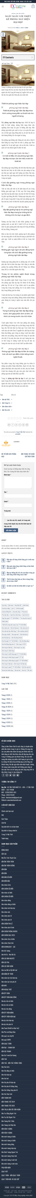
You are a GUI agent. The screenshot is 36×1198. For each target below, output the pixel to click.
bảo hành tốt (18, 605)
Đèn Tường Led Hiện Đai (9, 1125)
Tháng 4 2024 (6, 722)
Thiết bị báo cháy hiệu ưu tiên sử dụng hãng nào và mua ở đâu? (20, 580)
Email (6, 501)
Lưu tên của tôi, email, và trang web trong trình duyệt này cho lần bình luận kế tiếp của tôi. (17, 523)
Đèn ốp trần (17, 670)
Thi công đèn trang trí (25, 618)
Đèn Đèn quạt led (26, 667)
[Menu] (3, 6)
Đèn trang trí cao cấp (19, 647)
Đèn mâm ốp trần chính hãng (9, 631)
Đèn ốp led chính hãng (7, 670)
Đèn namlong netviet (23, 631)
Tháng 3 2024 (6, 726)
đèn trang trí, (6, 403)
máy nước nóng (16, 612)
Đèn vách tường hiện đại (9, 1148)
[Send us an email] (14, 775)
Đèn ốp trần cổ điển (7, 1001)
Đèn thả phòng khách (17, 638)
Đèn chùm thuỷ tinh (8, 943)
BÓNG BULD (5, 850)
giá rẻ (13, 608)
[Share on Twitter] (16, 424)
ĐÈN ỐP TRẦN (6, 993)
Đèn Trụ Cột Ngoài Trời (8, 1117)
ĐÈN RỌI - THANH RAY (8, 1047)
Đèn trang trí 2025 (21, 644)
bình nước (10, 605)
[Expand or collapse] (32, 57)
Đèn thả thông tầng (24, 641)
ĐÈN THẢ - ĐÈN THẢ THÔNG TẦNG (12, 1063)
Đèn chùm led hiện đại (8, 908)
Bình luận (7, 475)
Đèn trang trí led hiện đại (20, 664)
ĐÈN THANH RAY (6, 1098)
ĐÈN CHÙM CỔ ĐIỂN (7, 889)
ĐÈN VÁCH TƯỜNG (7, 1129)
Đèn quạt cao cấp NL (8, 1036)
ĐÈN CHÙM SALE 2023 (8, 935)
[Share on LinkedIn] (27, 424)
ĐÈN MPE (4, 985)
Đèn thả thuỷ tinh (7, 1094)
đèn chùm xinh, (6, 406)
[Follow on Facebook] (3, 775)
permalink (17, 434)
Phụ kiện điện (5, 615)
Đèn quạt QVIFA (6, 1040)
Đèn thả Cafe (5, 1067)
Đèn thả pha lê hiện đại (9, 1082)
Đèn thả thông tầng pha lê (8, 644)
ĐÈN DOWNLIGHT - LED (8, 947)
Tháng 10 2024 (6, 707)
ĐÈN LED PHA (5, 962)
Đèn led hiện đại (15, 628)
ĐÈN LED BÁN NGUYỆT (8, 958)
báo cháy (4, 605)
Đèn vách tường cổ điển (9, 1136)
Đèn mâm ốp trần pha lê (9, 982)
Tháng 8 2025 (6, 695)
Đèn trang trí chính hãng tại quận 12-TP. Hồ (12, 657)
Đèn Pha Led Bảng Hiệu (8, 1032)
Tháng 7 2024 (6, 710)
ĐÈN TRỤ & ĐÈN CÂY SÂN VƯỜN (11, 1109)
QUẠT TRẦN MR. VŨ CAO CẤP (10, 1179)
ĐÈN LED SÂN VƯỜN (7, 966)
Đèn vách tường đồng (8, 1144)
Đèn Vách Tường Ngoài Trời (10, 1152)
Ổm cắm (30, 670)
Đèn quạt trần (15, 634)
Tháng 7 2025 (6, 699)
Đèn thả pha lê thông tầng (10, 1086)
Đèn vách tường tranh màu (10, 1163)
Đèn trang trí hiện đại (7, 664)
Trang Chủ (7, 1191)
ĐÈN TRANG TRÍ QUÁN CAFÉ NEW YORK (27, 455)
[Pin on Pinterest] (23, 424)
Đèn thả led (5, 1078)
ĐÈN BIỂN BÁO (6, 881)
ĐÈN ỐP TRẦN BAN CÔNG (9, 997)
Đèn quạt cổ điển (6, 634)
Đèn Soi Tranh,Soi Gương (9, 1055)
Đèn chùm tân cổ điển (8, 939)
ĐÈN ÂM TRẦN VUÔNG (8, 865)
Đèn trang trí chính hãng (8, 651)
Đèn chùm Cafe (6, 885)
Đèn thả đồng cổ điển (8, 1071)
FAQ (3, 815)
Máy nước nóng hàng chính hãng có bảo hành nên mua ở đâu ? (20, 567)
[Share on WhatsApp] (9, 424)
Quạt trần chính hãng (15, 615)
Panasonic (24, 612)
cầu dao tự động (6, 608)
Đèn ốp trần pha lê (7, 1024)
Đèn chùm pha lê (7, 916)
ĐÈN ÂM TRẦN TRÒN (8, 861)
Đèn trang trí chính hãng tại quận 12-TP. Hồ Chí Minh (15, 661)
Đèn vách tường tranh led (9, 1160)
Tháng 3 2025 (6, 703)
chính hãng (25, 605)
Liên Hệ (4, 823)
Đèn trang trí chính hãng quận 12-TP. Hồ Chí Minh (14, 654)
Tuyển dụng (5, 838)
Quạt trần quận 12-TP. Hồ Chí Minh (10, 618)
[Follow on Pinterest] (17, 775)
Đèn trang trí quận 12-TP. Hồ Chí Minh (11, 667)
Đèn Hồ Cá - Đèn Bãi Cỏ (8, 954)
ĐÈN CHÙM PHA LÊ (7, 923)
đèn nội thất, (6, 399)
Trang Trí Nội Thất (18, 13)
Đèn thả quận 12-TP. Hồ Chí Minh (10, 641)
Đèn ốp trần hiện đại (8, 1020)
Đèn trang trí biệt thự (7, 647)
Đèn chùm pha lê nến (8, 927)
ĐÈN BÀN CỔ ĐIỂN (7, 877)
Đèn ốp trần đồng (7, 1009)
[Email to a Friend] (20, 424)
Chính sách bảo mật (8, 811)
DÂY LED (4, 854)
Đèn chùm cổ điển (7, 892)
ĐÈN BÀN (4, 869)
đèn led (24, 670)
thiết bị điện (5, 621)
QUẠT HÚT (5, 1171)
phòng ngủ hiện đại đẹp (15, 378)
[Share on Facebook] (12, 424)
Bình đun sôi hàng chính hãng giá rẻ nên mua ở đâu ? (20, 560)
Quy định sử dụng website (9, 830)
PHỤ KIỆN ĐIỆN (6, 1167)
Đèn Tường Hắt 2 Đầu (8, 1121)
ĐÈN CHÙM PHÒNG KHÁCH (9, 931)
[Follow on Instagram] (7, 775)
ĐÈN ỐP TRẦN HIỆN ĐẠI (8, 1016)
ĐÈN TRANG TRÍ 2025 (8, 1105)
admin (26, 27)
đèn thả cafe (6, 410)
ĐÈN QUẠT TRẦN (6, 1043)
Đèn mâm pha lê (24, 628)
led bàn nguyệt (19, 608)
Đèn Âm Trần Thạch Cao (9, 858)
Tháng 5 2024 (6, 718)
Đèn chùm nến (5, 628)
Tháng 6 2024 (6, 714)
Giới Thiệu (5, 819)
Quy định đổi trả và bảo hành (10, 826)
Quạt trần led (25, 615)
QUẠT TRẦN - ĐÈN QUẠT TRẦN (11, 1175)
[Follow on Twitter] (10, 775)
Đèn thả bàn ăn (24, 634)
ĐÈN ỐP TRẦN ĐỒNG (8, 1012)
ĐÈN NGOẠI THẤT (7, 989)
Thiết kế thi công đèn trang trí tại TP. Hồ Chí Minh (14, 625)
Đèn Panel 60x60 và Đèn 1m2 (10, 1028)
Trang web (7, 511)
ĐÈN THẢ (4, 1059)
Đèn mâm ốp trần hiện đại (9, 978)
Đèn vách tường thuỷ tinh (9, 1156)
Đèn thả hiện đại (6, 638)
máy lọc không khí (6, 612)
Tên (5, 492)
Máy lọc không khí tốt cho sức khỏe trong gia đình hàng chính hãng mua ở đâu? (20, 574)
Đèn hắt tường (6, 951)
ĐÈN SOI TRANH (6, 1051)
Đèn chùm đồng (6, 900)
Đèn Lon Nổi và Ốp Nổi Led (9, 970)
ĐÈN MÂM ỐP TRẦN (7, 974)
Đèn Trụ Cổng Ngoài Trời (9, 1113)
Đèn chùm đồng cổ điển (9, 904)
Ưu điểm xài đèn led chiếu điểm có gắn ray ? (20, 586)
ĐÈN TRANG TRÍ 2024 (8, 1102)
